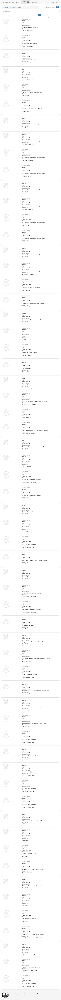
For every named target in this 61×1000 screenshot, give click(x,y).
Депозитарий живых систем (11, 2)
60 (56, 15)
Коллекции (34, 2)
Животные (5, 7)
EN (57, 2)
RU (53, 2)
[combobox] (30, 11)
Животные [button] (25, 2)
